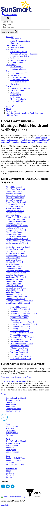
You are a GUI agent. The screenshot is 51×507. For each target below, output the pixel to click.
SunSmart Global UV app (20, 73)
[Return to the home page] (16, 11)
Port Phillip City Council (19, 316)
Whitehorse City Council (19, 346)
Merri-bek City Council (14, 286)
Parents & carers (12, 445)
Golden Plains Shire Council (16, 236)
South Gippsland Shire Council (22, 322)
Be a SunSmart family (18, 47)
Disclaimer (10, 473)
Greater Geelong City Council (17, 243)
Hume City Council (13, 258)
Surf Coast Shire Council (19, 331)
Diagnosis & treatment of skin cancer (24, 54)
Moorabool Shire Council (15, 299)
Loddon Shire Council (14, 268)
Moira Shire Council (13, 292)
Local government (12, 452)
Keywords (7, 25)
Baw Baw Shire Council (15, 198)
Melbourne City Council (15, 281)
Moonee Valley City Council (16, 296)
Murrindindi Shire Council (20, 309)
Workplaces (14, 93)
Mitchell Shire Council (14, 290)
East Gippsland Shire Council (17, 226)
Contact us (14, 43)
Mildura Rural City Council (16, 288)
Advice (9, 86)
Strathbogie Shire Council (20, 328)
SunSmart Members (17, 101)
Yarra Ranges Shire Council (20, 356)
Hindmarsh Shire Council (15, 251)
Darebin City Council (14, 224)
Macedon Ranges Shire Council (18, 271)
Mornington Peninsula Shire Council (19, 301)
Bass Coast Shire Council (15, 196)
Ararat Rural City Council (15, 189)
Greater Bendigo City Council (17, 239)
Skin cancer (10, 50)
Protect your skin (12, 45)
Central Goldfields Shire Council (18, 217)
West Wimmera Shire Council (21, 344)
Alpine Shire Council (14, 187)
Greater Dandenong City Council (18, 241)
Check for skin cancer (18, 52)
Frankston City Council (14, 228)
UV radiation (11, 65)
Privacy (8, 471)
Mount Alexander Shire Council (18, 303)
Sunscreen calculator (18, 77)
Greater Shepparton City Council (18, 247)
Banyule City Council (14, 193)
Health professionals (18, 60)
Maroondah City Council (15, 279)
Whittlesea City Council (19, 348)
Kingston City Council (14, 262)
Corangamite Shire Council (16, 221)
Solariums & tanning (18, 69)
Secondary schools (17, 90)
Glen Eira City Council (14, 232)
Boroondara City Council (15, 204)
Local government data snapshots (13, 381)
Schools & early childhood (20, 88)
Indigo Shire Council (13, 260)
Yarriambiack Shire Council (20, 359)
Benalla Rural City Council (16, 202)
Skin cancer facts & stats (19, 56)
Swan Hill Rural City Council (21, 333)
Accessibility (10, 475)
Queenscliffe (15, 320)
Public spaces (15, 97)
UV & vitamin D (16, 67)
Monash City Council (14, 294)
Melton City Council (13, 284)
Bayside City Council (14, 200)
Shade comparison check (19, 80)
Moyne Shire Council (18, 307)
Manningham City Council (16, 273)
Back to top (5, 505)
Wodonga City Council (19, 350)
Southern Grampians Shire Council (23, 324)
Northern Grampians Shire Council (23, 313)
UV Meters (14, 84)
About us (9, 37)
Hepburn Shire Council (14, 249)
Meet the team (15, 39)
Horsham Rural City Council (16, 256)
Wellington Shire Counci (19, 341)
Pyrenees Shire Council (19, 318)
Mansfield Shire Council (15, 275)
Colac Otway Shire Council (16, 219)
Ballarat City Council (14, 191)
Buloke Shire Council (14, 208)
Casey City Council (13, 215)
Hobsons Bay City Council (16, 253)
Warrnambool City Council (20, 339)
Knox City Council (13, 264)
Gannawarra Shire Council (16, 230)
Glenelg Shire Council (14, 234)
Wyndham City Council (19, 352)
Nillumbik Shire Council (19, 311)
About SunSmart (12, 426)
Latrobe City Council (14, 266)
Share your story (16, 62)
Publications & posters (18, 82)
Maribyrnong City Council (16, 277)
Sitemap (9, 477)
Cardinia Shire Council (14, 213)
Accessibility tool (10, 15)
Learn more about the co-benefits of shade (16, 377)
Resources (10, 71)
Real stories (14, 58)
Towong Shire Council (19, 335)
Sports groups (15, 95)
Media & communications (20, 41)
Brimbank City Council (14, 206)
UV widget (14, 75)
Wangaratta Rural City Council (22, 337)
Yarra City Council (17, 354)
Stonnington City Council (20, 326)
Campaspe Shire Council (15, 211)
